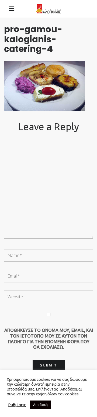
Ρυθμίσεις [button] (17, 404)
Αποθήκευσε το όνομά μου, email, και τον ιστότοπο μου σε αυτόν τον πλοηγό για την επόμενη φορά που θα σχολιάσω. (48, 338)
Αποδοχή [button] (40, 404)
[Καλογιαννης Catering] (48, 9)
